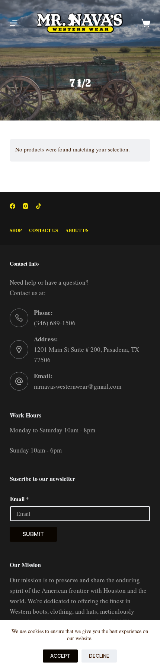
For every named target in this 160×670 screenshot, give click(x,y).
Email (19, 499)
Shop (16, 231)
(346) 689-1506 (55, 323)
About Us (77, 231)
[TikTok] (38, 206)
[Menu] (13, 23)
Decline (99, 656)
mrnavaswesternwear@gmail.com (77, 386)
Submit (33, 534)
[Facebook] (12, 206)
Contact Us (43, 231)
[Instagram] (25, 206)
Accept (60, 656)
